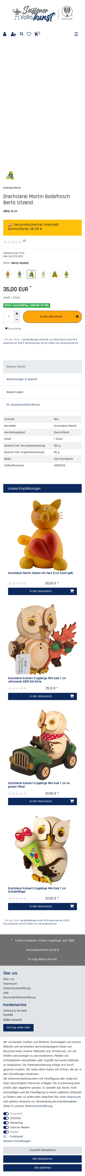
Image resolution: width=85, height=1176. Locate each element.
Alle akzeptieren (42, 1159)
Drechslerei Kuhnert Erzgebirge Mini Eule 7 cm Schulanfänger (37, 890)
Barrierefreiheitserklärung (19, 997)
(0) (24, 241)
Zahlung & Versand (15, 1011)
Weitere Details (16, 367)
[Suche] (21, 34)
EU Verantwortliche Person (23, 405)
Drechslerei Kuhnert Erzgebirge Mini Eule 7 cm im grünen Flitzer (39, 785)
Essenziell (16, 1114)
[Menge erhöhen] (17, 314)
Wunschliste (14, 328)
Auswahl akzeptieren (43, 1150)
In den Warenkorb (51, 317)
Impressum (10, 984)
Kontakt (8, 1015)
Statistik (15, 1118)
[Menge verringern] (17, 320)
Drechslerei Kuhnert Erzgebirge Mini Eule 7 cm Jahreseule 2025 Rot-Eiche (37, 680)
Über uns (8, 979)
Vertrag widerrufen (18, 1027)
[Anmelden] (5, 34)
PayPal (14, 1132)
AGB (5, 993)
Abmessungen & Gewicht (22, 379)
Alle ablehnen (42, 1168)
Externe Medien (20, 1127)
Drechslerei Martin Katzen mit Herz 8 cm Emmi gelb (40, 573)
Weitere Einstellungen (17, 1141)
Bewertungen (15, 392)
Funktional (16, 1137)
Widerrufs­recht (12, 1020)
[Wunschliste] (29, 34)
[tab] (42, 366)
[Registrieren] (14, 34)
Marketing (16, 1123)
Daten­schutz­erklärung (17, 988)
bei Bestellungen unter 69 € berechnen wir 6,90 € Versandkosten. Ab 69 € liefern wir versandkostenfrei (36, 922)
